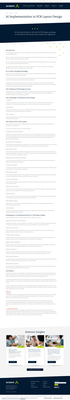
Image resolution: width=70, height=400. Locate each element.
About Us (54, 5)
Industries (40, 5)
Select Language (60, 1)
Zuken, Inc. (9, 293)
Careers (61, 5)
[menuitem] (29, 6)
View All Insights (35, 369)
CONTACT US (51, 1)
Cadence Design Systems (12, 308)
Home (12, 6)
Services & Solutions (29, 5)
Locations (56, 1)
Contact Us (45, 381)
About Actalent (34, 387)
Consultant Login (44, 1)
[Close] (68, 398)
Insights (47, 5)
